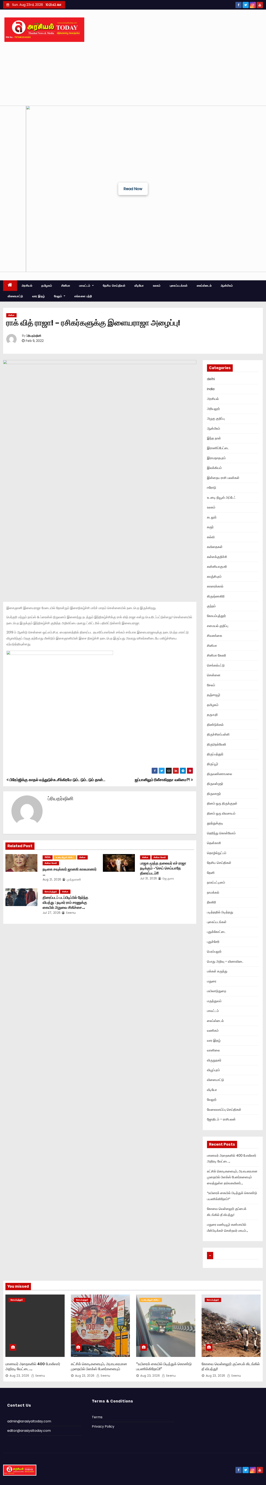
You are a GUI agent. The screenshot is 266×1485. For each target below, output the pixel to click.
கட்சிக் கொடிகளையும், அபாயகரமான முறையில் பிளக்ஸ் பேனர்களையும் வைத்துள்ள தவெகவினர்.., (232, 1177)
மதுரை (211, 981)
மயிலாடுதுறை (216, 991)
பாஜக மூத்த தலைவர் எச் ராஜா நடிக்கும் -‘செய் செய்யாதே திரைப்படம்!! (163, 868)
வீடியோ (139, 285)
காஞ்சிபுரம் (214, 576)
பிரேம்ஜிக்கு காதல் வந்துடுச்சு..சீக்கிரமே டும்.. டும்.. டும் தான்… (57, 780)
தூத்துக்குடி (215, 823)
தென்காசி (214, 843)
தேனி (211, 872)
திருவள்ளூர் (215, 783)
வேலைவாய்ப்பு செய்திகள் (224, 1109)
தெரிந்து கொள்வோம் (221, 833)
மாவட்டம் (85, 285)
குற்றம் (211, 606)
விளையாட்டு (15, 296)
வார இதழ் (38, 296)
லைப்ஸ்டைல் (204, 285)
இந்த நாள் (214, 438)
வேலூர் (212, 1099)
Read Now (133, 188)
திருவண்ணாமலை (219, 774)
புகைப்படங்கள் (179, 285)
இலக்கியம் (214, 467)
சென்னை (213, 675)
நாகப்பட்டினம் (216, 882)
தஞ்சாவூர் (213, 694)
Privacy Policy (103, 1426)
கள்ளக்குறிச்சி (217, 556)
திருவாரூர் (214, 793)
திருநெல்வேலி (216, 744)
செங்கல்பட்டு (216, 665)
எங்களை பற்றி (83, 296)
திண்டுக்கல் (215, 724)
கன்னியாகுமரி (217, 566)
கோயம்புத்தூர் (51, 891)
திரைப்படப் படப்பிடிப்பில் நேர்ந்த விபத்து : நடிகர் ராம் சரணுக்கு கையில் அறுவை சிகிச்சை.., (65, 902)
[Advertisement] (133, 74)
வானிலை (213, 1050)
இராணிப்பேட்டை (218, 448)
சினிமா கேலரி (51, 863)
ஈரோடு (211, 487)
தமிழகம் (46, 285)
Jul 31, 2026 (148, 878)
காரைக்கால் (215, 586)
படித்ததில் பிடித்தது (220, 912)
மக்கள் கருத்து (217, 971)
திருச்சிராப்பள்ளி (218, 734)
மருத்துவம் (214, 1001)
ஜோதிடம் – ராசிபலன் (221, 1119)
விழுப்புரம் (213, 1070)
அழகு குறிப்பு (216, 418)
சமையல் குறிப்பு (217, 625)
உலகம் (157, 285)
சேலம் (211, 685)
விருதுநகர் (214, 1060)
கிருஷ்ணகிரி (216, 596)
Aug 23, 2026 (19, 1376)
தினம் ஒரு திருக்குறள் (222, 803)
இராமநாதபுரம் (216, 458)
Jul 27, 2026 (52, 913)
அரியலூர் (213, 408)
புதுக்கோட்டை (216, 931)
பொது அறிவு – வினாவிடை (225, 961)
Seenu (70, 913)
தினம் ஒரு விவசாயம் (221, 813)
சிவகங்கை (214, 635)
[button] (6, 188)
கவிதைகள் (215, 546)
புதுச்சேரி (213, 941)
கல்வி (211, 537)
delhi (211, 379)
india (47, 857)
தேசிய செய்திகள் (114, 285)
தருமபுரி (212, 714)
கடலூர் (212, 517)
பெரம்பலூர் (214, 951)
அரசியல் (27, 285)
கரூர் (210, 527)
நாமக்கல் (213, 892)
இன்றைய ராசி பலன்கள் (223, 477)
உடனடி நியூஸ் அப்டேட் (65, 857)
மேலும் (58, 296)
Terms (97, 1417)
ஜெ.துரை (168, 878)
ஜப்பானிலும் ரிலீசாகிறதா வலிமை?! (163, 780)
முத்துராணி (73, 879)
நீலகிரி (211, 902)
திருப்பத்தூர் (215, 754)
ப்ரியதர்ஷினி (34, 336)
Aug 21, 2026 (52, 879)
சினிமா (65, 285)
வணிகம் (213, 1030)
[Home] (10, 285)
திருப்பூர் (212, 764)
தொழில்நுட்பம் (216, 853)
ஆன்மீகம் (227, 285)
